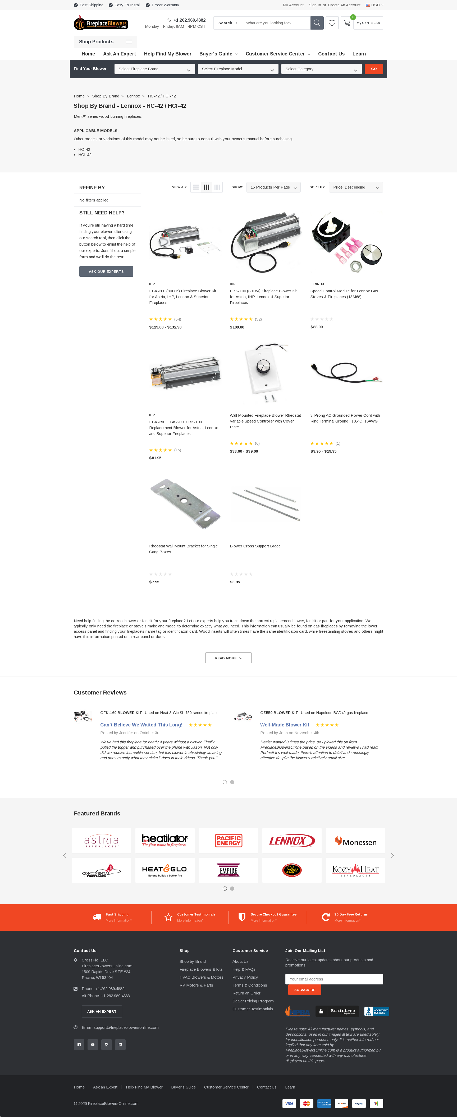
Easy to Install (127, 5)
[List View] (196, 187)
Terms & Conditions (249, 985)
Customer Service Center (275, 54)
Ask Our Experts (106, 272)
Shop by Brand (105, 96)
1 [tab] (225, 782)
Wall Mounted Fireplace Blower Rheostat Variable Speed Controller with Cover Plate (265, 421)
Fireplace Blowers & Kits (201, 969)
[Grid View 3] (206, 187)
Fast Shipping (91, 5)
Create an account (344, 5)
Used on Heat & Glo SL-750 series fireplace (181, 713)
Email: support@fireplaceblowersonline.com (120, 1027)
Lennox (133, 96)
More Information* (119, 920)
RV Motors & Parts (196, 985)
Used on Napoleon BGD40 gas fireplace (334, 713)
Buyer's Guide (215, 54)
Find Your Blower (90, 69)
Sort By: (317, 187)
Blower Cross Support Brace (255, 546)
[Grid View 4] (217, 187)
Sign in (315, 5)
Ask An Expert (102, 1011)
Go (374, 69)
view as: (179, 187)
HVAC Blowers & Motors (201, 977)
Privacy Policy (245, 977)
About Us (240, 961)
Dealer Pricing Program (253, 1001)
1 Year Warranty (165, 5)
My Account (293, 5)
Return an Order (246, 993)
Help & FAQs (243, 969)
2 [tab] (232, 782)
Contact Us (267, 1087)
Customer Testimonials (252, 1009)
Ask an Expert (105, 1087)
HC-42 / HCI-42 (162, 96)
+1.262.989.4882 (188, 20)
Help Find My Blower (144, 1087)
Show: (237, 187)
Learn (290, 1087)
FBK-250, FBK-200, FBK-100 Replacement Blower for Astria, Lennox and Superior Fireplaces (183, 428)
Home (79, 96)
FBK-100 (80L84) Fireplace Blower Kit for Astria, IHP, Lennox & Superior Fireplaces (263, 297)
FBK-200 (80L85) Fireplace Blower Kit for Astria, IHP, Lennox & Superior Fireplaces (182, 297)
